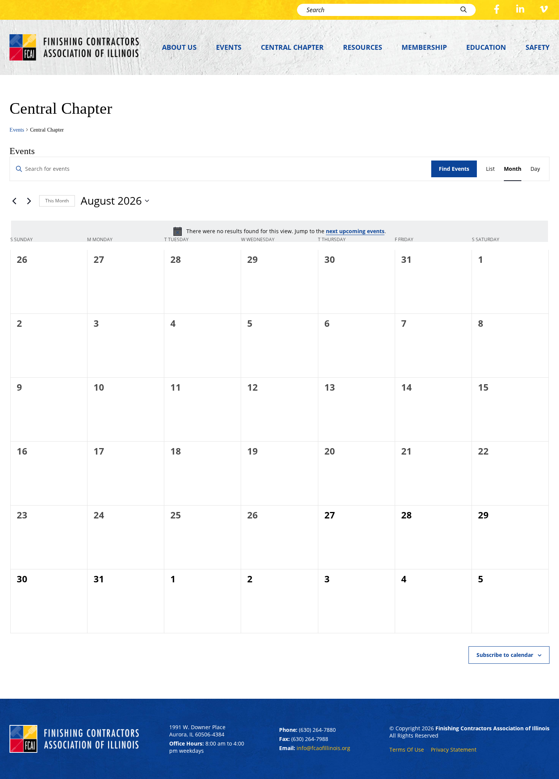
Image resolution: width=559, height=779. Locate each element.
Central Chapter (292, 47)
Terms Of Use (406, 750)
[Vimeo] (543, 10)
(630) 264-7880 (317, 729)
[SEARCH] (464, 10)
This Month (57, 200)
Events (228, 47)
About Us (179, 47)
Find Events (454, 168)
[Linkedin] (520, 10)
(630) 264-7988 (309, 738)
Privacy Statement (453, 750)
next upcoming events (355, 231)
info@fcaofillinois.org (323, 748)
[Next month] (28, 200)
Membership (424, 47)
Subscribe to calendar (504, 654)
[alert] (279, 231)
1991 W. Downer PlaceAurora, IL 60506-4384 (197, 730)
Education (486, 47)
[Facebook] (496, 10)
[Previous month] (14, 200)
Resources (362, 47)
